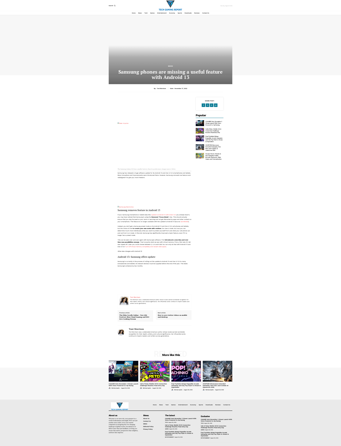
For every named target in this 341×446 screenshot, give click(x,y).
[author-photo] (110, 388)
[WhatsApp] (215, 105)
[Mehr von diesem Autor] (154, 123)
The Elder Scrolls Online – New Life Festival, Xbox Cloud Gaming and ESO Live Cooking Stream (134, 317)
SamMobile (184, 221)
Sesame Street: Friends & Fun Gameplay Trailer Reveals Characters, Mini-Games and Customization (213, 156)
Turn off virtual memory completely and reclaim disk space (145, 246)
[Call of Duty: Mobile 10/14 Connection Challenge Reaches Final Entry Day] (200, 131)
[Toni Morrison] (122, 332)
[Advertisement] (154, 109)
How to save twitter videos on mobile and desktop (172, 316)
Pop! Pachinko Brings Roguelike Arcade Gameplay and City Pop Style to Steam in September (214, 138)
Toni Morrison (161, 88)
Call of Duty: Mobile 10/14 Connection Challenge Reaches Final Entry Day (213, 130)
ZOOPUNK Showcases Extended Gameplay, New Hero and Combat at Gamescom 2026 (213, 147)
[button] (112, 5)
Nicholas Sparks (115, 388)
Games (167, 429)
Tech (166, 422)
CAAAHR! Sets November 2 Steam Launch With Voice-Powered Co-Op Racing (213, 123)
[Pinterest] (211, 105)
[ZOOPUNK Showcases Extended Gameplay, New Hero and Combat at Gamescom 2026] (200, 147)
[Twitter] (207, 105)
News (170, 66)
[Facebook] (203, 105)
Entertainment (169, 437)
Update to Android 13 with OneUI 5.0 (163, 215)
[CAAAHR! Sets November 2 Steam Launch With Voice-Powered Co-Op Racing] (200, 123)
